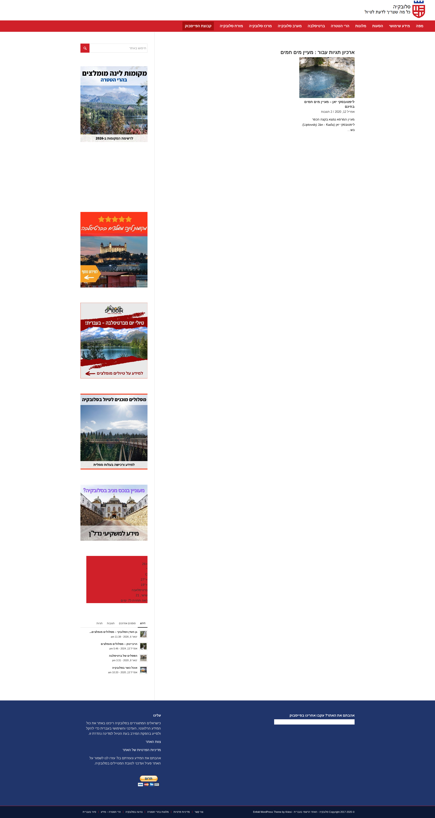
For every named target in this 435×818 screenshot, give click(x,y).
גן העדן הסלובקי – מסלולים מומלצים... (113, 632)
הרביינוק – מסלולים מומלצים (119, 644)
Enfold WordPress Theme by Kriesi (272, 812)
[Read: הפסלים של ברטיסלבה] (143, 658)
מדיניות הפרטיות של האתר (142, 750)
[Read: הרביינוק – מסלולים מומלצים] (143, 646)
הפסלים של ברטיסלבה (123, 655)
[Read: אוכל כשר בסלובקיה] (143, 670)
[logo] (393, 10)
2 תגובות (326, 111)
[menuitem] (419, 26)
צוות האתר (153, 742)
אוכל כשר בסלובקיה (124, 667)
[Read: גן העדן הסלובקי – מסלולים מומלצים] (143, 634)
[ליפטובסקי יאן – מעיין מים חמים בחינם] (327, 77)
